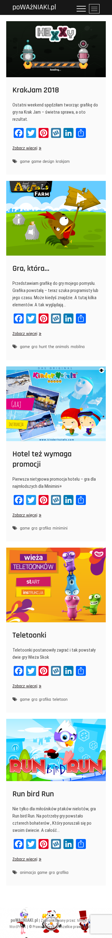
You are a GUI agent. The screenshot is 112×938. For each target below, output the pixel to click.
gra (34, 347)
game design (42, 161)
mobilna (78, 347)
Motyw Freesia (88, 920)
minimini (60, 528)
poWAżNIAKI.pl (34, 7)
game (25, 161)
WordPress (17, 927)
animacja (28, 872)
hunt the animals (54, 347)
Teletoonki (29, 635)
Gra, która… (30, 268)
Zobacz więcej (26, 148)
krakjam (63, 161)
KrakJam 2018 (35, 90)
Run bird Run (33, 794)
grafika (45, 528)
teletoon (60, 699)
